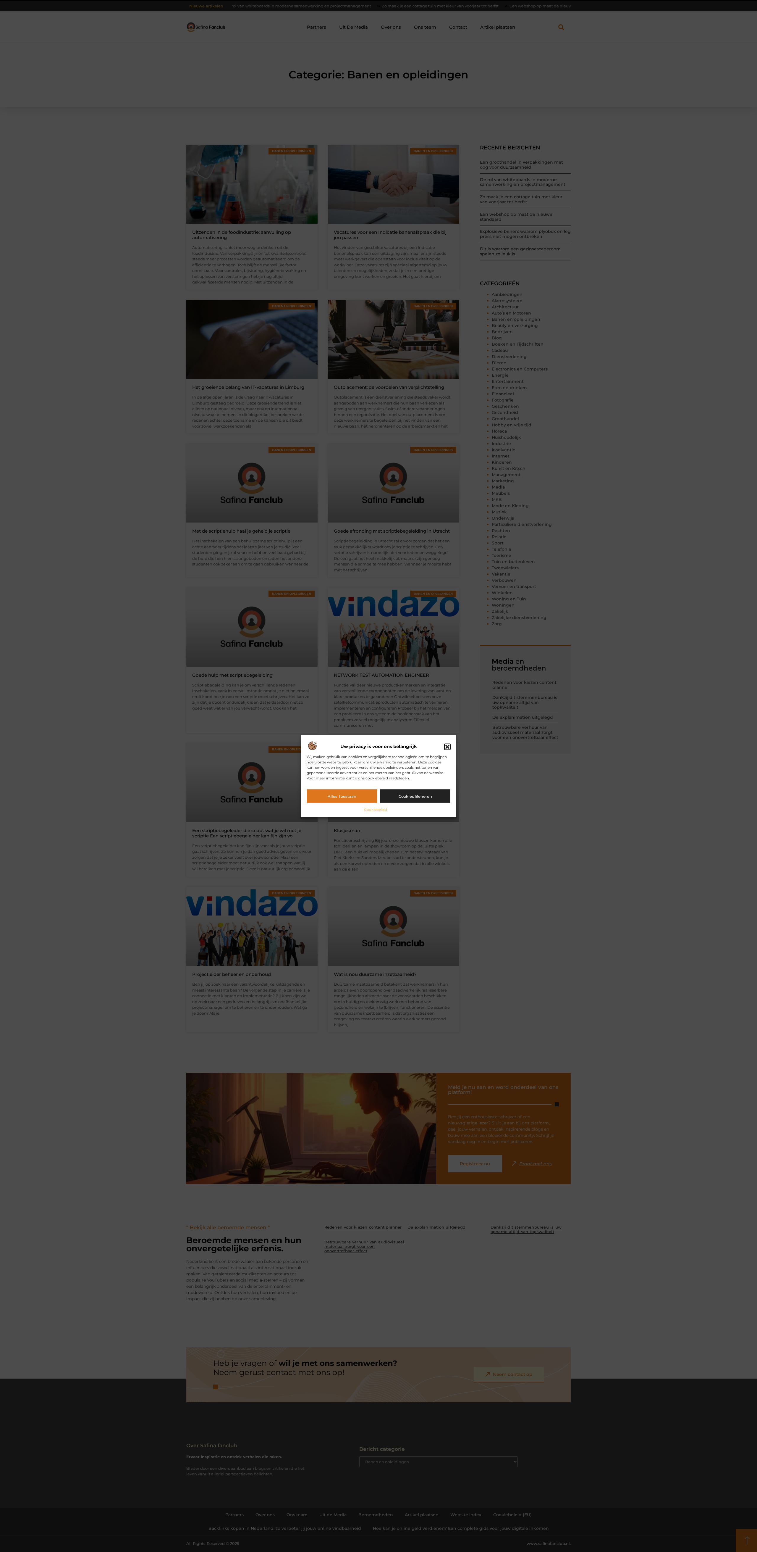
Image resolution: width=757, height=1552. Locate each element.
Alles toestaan (342, 796)
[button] (447, 747)
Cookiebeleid (375, 809)
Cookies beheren (415, 796)
